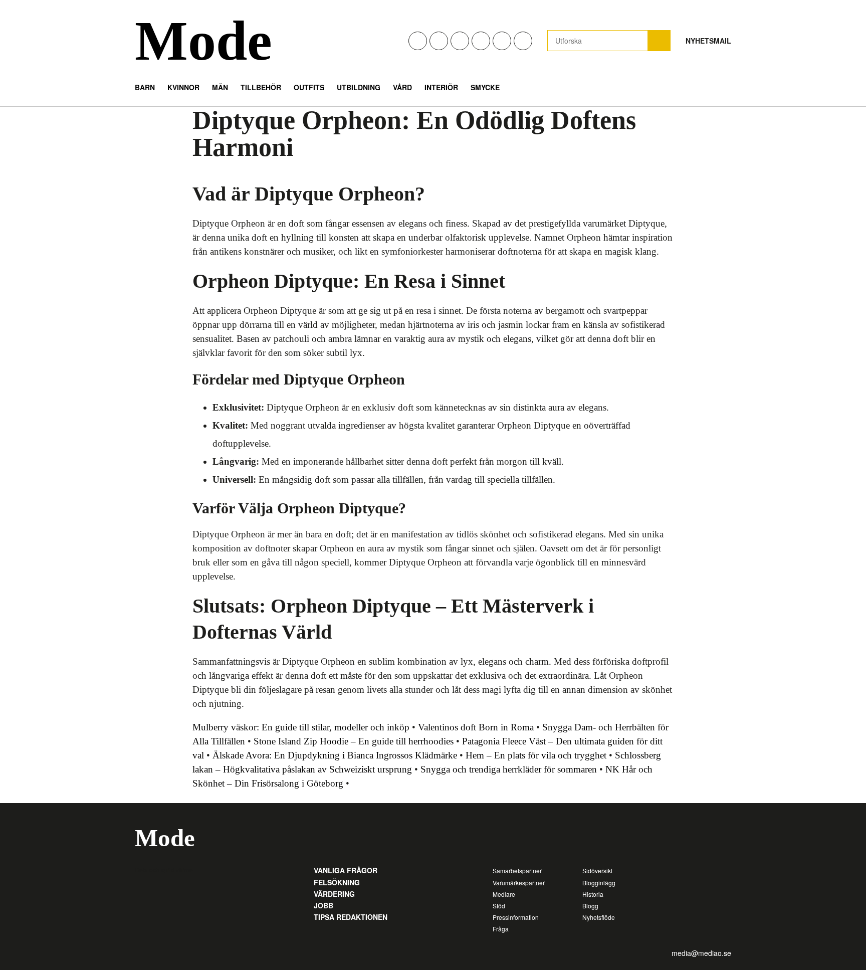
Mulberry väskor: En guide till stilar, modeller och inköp (300, 727)
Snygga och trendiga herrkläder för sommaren (508, 769)
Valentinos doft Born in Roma (476, 727)
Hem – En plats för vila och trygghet (536, 755)
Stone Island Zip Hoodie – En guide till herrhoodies (354, 741)
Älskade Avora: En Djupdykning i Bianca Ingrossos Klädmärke (334, 755)
